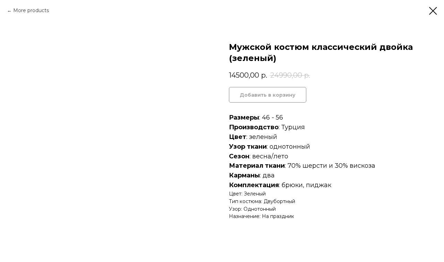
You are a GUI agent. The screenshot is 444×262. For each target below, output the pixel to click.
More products (31, 10)
